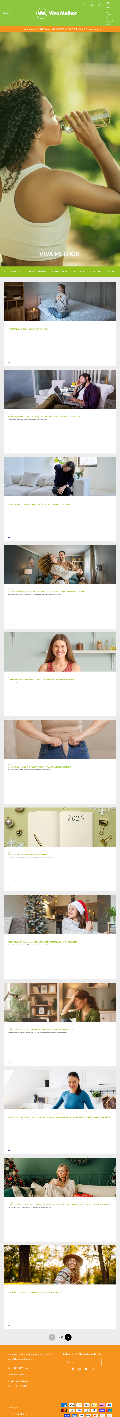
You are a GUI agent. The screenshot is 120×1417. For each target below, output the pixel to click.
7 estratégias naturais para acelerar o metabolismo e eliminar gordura (41, 679)
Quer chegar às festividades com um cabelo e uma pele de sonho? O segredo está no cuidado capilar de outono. (59, 1205)
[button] (6, 13)
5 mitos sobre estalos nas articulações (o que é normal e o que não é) (40, 504)
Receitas (95, 271)
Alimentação (60, 271)
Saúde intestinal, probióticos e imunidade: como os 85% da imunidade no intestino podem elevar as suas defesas (59, 1117)
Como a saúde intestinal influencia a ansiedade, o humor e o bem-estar (40, 1030)
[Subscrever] (98, 1362)
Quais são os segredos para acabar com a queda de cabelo (34, 1292)
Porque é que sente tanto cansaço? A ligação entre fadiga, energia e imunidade (44, 417)
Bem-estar (79, 271)
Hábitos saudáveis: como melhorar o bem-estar (30, 854)
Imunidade (16, 271)
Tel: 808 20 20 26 (18, 1367)
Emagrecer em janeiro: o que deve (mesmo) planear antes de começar (39, 767)
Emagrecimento (37, 271)
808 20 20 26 (109, 7)
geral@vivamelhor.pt (20, 1358)
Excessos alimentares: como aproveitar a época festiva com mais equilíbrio (42, 942)
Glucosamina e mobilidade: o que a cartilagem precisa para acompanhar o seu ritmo (46, 592)
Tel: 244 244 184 (17, 1385)
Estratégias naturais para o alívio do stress (28, 329)
